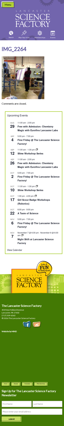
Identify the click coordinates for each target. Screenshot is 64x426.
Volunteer (27, 384)
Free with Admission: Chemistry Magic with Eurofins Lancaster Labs (38, 128)
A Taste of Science (28, 213)
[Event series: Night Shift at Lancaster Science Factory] (22, 235)
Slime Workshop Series (30, 153)
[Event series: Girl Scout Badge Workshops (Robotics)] (35, 196)
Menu (8, 4)
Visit (5, 384)
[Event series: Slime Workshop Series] (37, 149)
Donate (16, 384)
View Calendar (14, 250)
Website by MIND (9, 331)
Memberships (41, 384)
